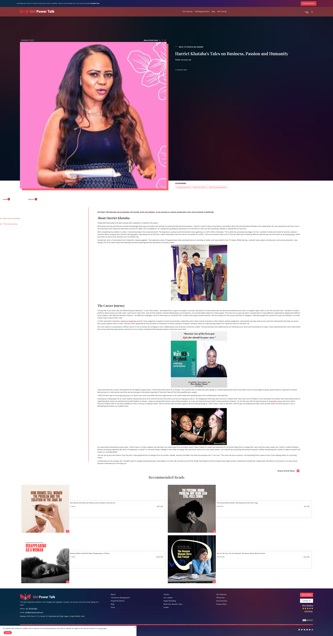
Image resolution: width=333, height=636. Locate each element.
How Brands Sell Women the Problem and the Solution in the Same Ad (92, 503)
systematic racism (275, 401)
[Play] (10, 198)
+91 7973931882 (31, 609)
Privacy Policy (221, 604)
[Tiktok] (312, 629)
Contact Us (306, 601)
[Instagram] (304, 629)
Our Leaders (168, 598)
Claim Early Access (308, 3)
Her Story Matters (148, 212)
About (113, 594)
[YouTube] (309, 629)
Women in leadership (129, 321)
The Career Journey (10, 224)
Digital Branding (170, 601)
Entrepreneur (290, 234)
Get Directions (221, 601)
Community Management (120, 598)
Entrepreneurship (183, 187)
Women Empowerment (217, 187)
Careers (166, 594)
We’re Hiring (221, 11)
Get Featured (187, 11)
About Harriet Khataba (11, 218)
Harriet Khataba (123, 212)
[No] (135, 627)
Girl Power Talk (186, 60)
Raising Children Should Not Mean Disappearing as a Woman (89, 553)
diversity (126, 395)
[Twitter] (302, 629)
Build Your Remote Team (173, 604)
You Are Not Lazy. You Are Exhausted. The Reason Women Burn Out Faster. (241, 553)
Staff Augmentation (202, 11)
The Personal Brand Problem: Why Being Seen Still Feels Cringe (237, 503)
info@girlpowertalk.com (34, 612)
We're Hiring (306, 595)
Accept (7, 632)
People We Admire (199, 187)
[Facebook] (299, 629)
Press (113, 607)
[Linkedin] (307, 629)
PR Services (220, 598)
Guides (166, 607)
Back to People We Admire (191, 47)
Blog (213, 11)
